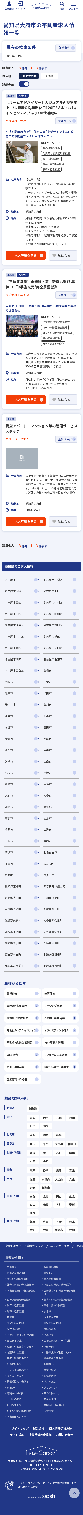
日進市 (48, 829)
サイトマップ (20, 1428)
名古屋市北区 (52, 591)
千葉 (45, 1144)
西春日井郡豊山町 (54, 886)
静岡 (45, 1170)
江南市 (48, 761)
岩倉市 (48, 818)
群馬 (59, 1135)
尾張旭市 (49, 807)
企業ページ (65, 121)
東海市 (48, 784)
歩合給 (47, 1311)
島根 (45, 1196)
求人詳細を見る (26, 255)
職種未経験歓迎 (51, 169)
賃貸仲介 (12, 993)
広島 (72, 1196)
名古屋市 (10, 579)
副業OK (11, 1387)
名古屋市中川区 (14, 636)
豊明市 (9, 829)
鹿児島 (59, 1230)
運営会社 (38, 1428)
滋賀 (32, 1179)
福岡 (32, 1221)
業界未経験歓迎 (51, 158)
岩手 (45, 1117)
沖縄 (72, 1230)
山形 (32, 1126)
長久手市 (49, 875)
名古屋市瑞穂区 (14, 625)
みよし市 (49, 863)
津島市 (9, 716)
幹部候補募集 (51, 1267)
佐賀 (45, 1221)
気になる (64, 255)
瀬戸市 (9, 693)
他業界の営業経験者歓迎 (56, 153)
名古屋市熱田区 (53, 625)
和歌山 (46, 1187)
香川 (59, 1204)
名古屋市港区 (52, 636)
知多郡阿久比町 (53, 920)
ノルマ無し (50, 1381)
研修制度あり (14, 1364)
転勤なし (49, 1364)
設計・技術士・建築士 (56, 1067)
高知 (32, 1212)
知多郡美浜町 (13, 943)
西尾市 (48, 738)
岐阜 (32, 1170)
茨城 (32, 1135)
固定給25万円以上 (17, 1323)
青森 (32, 1117)
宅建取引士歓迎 (15, 1352)
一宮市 (48, 682)
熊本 (72, 1221)
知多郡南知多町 (53, 932)
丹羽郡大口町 (13, 897)
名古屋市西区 (13, 602)
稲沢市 (48, 773)
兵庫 (72, 1179)
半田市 (48, 693)
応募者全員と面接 (16, 1273)
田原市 (9, 841)
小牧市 (9, 773)
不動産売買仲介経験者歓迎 (21, 1290)
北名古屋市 (50, 852)
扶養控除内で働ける (18, 1381)
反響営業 (49, 1411)
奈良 (32, 1187)
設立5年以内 (13, 1329)
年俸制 (10, 1317)
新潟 (32, 1153)
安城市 (9, 738)
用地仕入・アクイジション (21, 1030)
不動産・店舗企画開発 (19, 1042)
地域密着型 (50, 1329)
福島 (45, 1126)
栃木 (45, 1135)
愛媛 (72, 1204)
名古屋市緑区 (13, 659)
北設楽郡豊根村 (53, 966)
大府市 (9, 795)
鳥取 (32, 1196)
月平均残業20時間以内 (19, 1411)
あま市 (9, 875)
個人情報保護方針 (60, 1428)
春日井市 (10, 704)
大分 (32, 1230)
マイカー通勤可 (15, 1375)
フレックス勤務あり (18, 1370)
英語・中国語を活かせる (20, 1346)
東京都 (59, 1144)
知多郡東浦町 (13, 932)
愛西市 (48, 841)
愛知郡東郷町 (13, 886)
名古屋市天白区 (14, 670)
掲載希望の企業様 (40, 1434)
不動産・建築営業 (54, 1018)
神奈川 (72, 1144)
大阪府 (59, 1179)
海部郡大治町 (13, 909)
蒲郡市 (9, 750)
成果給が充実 (51, 1317)
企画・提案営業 (15, 1067)
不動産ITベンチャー (18, 1416)
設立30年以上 (14, 1340)
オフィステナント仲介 (56, 1030)
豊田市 (48, 727)
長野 (45, 1161)
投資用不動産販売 (17, 1018)
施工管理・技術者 (17, 1079)
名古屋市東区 (13, 591)
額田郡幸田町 (13, 954)
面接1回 (48, 1273)
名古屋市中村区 (53, 602)
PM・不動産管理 (54, 1042)
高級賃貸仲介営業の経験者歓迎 (59, 1292)
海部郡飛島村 (13, 920)
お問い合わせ (64, 1434)
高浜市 (9, 818)
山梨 (32, 1161)
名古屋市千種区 (53, 579)
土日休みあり (14, 1399)
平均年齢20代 (51, 1393)
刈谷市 (9, 727)
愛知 (59, 1170)
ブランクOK (50, 1387)
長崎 (59, 1221)
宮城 (59, 1117)
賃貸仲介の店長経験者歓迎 (58, 332)
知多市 (48, 795)
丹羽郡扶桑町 (52, 897)
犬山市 (48, 750)
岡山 (59, 1196)
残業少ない (50, 1370)
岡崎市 (9, 682)
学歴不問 (49, 1346)
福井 (72, 1153)
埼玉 (32, 1144)
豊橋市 (48, 670)
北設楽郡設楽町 (53, 954)
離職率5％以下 (15, 1393)
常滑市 (9, 761)
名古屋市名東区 (53, 659)
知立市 (9, 807)
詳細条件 (64, 47)
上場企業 (49, 1334)
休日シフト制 (14, 1405)
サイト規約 (17, 1434)
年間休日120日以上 (54, 1405)
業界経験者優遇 (51, 148)
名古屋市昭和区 (53, 614)
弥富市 (9, 863)
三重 (72, 1170)
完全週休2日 (50, 1399)
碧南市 (48, 716)
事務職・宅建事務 (17, 1005)
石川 (59, 1153)
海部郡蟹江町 (52, 909)
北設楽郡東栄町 (14, 966)
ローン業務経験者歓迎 (55, 327)
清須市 (9, 852)
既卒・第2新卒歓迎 (53, 164)
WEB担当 (12, 1054)
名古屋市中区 (13, 614)
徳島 (45, 1204)
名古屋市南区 (13, 648)
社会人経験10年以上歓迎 (20, 1284)
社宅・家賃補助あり (18, 1358)
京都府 (46, 1179)
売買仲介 (49, 993)
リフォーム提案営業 (55, 1054)
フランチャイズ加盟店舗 (20, 1334)
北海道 (33, 1108)
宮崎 (45, 1230)
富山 (45, 1153)
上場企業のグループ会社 (57, 1340)
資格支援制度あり (53, 1358)
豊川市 (48, 704)
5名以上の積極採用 (17, 1279)
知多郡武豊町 (52, 943)
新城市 (9, 784)
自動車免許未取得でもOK (58, 1352)
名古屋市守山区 (53, 648)
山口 (32, 1204)
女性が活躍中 (51, 1375)
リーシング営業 (53, 1005)
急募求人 (12, 1267)
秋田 (72, 1117)
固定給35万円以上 (54, 1323)
